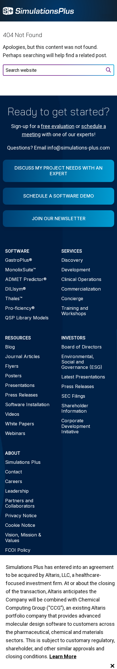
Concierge (72, 298)
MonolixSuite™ (20, 269)
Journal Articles (22, 356)
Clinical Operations (81, 279)
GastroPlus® (18, 260)
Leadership (17, 491)
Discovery (72, 260)
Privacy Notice (21, 515)
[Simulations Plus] (38, 10)
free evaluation (57, 126)
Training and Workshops (74, 310)
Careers (13, 481)
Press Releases (21, 395)
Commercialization (81, 289)
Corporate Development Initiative (75, 426)
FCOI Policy (17, 550)
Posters (13, 375)
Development (75, 269)
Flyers (11, 366)
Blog (10, 347)
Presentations (20, 385)
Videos (12, 414)
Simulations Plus (23, 462)
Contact (13, 472)
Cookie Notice (20, 525)
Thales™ (13, 298)
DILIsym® (15, 289)
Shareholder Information (74, 408)
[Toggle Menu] (106, 10)
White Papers (19, 423)
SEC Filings (73, 396)
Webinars (15, 433)
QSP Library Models (27, 318)
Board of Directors (81, 347)
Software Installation (27, 404)
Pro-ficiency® (20, 308)
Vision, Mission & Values (23, 537)
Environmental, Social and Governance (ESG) (81, 362)
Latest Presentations (83, 377)
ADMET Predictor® (26, 279)
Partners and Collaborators (20, 503)
